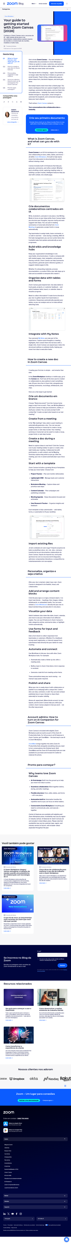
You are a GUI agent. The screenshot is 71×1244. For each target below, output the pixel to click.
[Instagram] (21, 1214)
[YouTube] (12, 1214)
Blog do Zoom (8, 1145)
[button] (66, 1239)
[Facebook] (17, 1214)
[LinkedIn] (4, 1214)
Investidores (8, 1163)
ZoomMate (32, 744)
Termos (5, 1225)
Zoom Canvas (42, 103)
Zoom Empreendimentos (11, 1184)
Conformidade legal (40, 1225)
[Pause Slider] (65, 1085)
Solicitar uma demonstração (28, 1100)
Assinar (62, 965)
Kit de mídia (7, 1175)
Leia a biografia (12, 122)
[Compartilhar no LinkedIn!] (17, 101)
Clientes (6, 1148)
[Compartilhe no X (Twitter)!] (12, 101)
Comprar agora (47, 1100)
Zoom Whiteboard (41, 605)
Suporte (6, 1207)
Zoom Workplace (41, 157)
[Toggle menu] (4, 3)
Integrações (8, 1157)
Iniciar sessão (43, 3)
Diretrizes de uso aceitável (29, 1225)
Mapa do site (14, 1227)
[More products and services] (67, 4)
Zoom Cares (8, 1172)
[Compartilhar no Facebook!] (8, 101)
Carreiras (7, 1154)
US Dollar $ (41, 1218)
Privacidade (10, 1225)
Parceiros (7, 1160)
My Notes (41, 338)
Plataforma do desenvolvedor (13, 1178)
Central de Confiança (18, 1225)
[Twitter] (8, 1214)
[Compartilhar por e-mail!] (21, 101)
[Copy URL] (4, 101)
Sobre (6, 1139)
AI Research (8, 1181)
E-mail (39, 951)
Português (7, 1218)
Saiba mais (54, 130)
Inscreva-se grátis (56, 3)
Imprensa (7, 1166)
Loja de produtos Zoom (11, 1188)
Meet (33, 3)
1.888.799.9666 (23, 1118)
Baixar (6, 1195)
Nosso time (7, 1151)
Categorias (6, 9)
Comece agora (41, 130)
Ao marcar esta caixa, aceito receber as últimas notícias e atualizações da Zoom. (52, 959)
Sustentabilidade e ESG (11, 1169)
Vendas (6, 1201)
